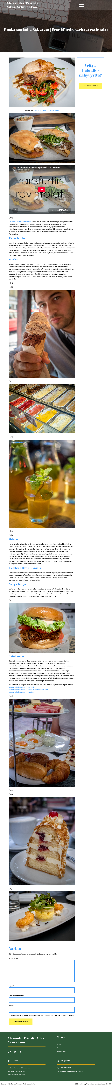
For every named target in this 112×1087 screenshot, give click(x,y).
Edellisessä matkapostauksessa (20, 222)
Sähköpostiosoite (16, 996)
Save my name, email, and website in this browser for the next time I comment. (42, 1015)
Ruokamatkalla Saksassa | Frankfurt (21, 692)
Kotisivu (12, 1005)
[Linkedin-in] (15, 1052)
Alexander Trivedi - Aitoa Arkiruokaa (26, 1040)
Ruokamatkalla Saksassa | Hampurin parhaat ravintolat (28, 690)
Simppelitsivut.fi (91, 1084)
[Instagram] (20, 1052)
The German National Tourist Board (46, 110)
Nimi (11, 986)
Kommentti (14, 958)
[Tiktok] (9, 1052)
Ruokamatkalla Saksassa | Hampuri (21, 687)
